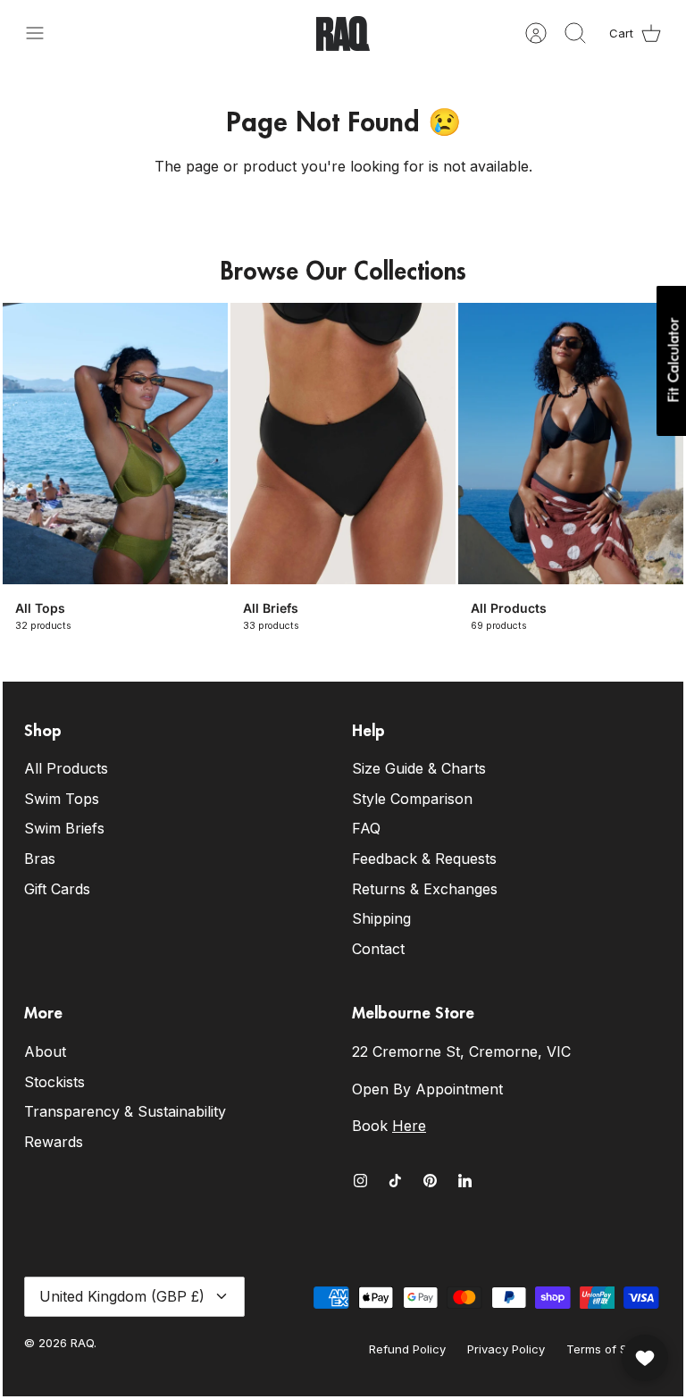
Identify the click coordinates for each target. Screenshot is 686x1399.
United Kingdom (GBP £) (122, 1296)
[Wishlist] (645, 1358)
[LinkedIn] (465, 1180)
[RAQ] (343, 33)
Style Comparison (412, 799)
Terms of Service (614, 1349)
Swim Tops (61, 799)
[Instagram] (360, 1180)
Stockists (54, 1082)
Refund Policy (407, 1349)
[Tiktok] (395, 1180)
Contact (378, 949)
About (45, 1051)
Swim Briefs (64, 828)
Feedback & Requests (424, 858)
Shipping (381, 918)
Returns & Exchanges (425, 889)
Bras (39, 858)
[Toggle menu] (43, 33)
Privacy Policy (506, 1349)
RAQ (82, 1343)
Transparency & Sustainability (125, 1111)
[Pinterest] (430, 1180)
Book (389, 1126)
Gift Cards (57, 889)
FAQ (366, 828)
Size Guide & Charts (419, 768)
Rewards (53, 1142)
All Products (66, 768)
